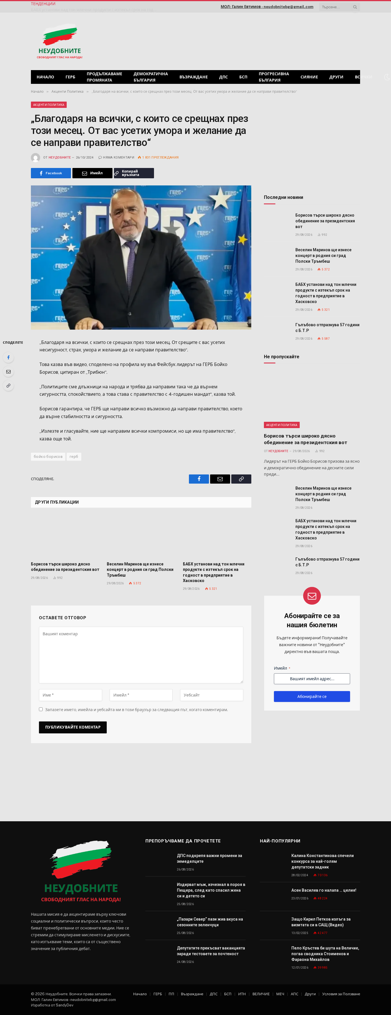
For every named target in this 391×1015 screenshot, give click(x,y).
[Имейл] (8, 371)
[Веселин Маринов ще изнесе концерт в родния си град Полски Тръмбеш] (141, 536)
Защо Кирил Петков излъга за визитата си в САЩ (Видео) (321, 922)
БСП (243, 77)
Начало (45, 77)
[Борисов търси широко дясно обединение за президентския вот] (65, 536)
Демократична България (151, 77)
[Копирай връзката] (8, 385)
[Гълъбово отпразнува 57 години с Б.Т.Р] (277, 331)
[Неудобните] (59, 41)
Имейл (282, 668)
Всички (363, 77)
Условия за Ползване (341, 994)
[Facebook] (8, 357)
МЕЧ (280, 994)
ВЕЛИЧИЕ (261, 994)
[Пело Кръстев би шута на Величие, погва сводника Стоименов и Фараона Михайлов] (273, 954)
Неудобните (60, 157)
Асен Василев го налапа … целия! (323, 890)
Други (336, 77)
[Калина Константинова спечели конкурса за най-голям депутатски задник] (273, 862)
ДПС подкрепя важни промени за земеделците (209, 858)
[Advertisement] (287, 40)
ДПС (223, 77)
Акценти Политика (48, 104)
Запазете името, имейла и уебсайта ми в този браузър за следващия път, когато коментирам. (136, 709)
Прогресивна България (274, 77)
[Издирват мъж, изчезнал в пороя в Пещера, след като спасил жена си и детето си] (158, 891)
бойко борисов (48, 456)
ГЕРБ (70, 77)
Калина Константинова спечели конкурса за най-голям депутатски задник (322, 861)
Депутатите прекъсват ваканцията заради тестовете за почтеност (211, 951)
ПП (171, 994)
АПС (294, 994)
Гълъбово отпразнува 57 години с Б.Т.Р (327, 327)
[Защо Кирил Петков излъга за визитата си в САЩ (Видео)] (273, 925)
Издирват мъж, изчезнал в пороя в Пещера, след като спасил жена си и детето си (211, 890)
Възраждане (193, 77)
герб (74, 456)
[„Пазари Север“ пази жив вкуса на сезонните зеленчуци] (158, 925)
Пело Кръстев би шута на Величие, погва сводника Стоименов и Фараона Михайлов (325, 954)
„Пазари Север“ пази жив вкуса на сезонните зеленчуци (210, 922)
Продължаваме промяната (104, 77)
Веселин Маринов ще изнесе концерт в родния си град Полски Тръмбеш (140, 569)
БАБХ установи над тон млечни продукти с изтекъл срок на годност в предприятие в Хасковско (95, 9)
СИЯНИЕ (309, 77)
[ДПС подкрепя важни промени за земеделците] (158, 862)
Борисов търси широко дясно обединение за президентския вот (65, 567)
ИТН (242, 994)
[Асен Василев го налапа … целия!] (273, 897)
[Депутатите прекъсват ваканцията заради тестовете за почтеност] (158, 954)
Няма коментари (118, 157)
